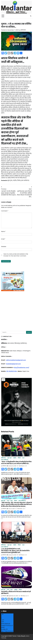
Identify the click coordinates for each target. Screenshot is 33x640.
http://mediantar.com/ (21, 367)
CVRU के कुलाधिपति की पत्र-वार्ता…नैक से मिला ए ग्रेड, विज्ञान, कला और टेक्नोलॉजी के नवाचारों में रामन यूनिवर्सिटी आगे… (15, 550)
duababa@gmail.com (13, 364)
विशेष (18, 180)
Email (3, 239)
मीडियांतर (3, 458)
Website (3, 246)
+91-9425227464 (11, 371)
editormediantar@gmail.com (16, 360)
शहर (23, 458)
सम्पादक (23, 30)
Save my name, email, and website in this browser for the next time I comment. (16, 255)
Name (3, 231)
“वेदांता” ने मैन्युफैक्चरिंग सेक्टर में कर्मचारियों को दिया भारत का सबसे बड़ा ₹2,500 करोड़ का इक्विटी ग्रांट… (16, 462)
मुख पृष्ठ (9, 180)
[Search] (31, 16)
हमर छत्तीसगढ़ (25, 180)
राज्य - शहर (10, 500)
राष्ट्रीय (15, 180)
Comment (4, 211)
